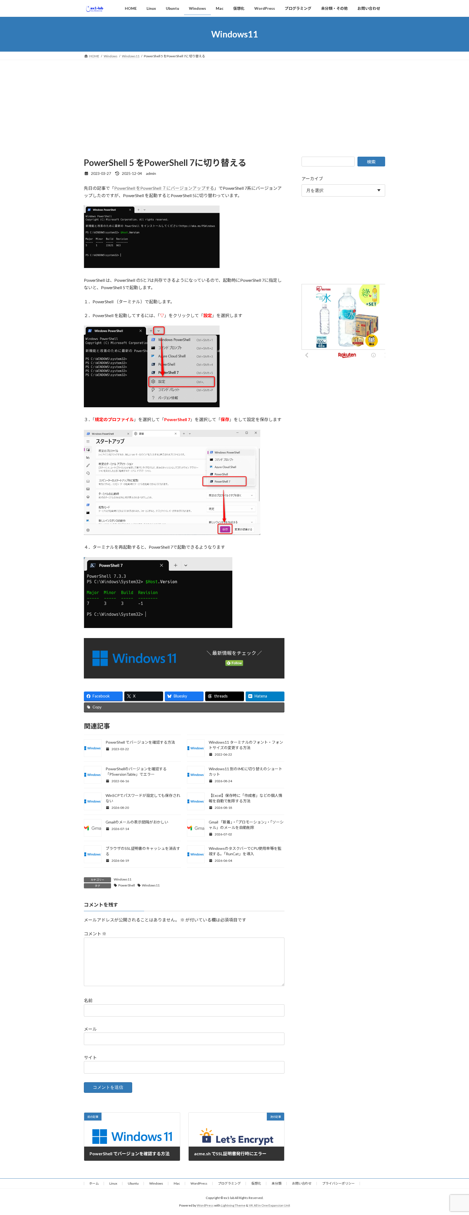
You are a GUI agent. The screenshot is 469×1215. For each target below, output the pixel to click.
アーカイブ (312, 178)
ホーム (94, 1183)
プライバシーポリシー (338, 1183)
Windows (156, 1183)
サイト (90, 1057)
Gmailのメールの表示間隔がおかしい (137, 822)
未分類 (276, 1183)
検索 (371, 161)
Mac (177, 1183)
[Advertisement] (234, 101)
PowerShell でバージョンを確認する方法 (140, 742)
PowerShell (126, 885)
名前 (88, 1000)
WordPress (199, 1183)
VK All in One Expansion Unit (269, 1206)
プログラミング (229, 1183)
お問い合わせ (302, 1183)
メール (90, 1028)
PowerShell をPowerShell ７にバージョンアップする (164, 188)
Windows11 (122, 879)
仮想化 (256, 1183)
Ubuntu (133, 1183)
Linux (113, 1183)
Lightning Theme (233, 1206)
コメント (95, 933)
